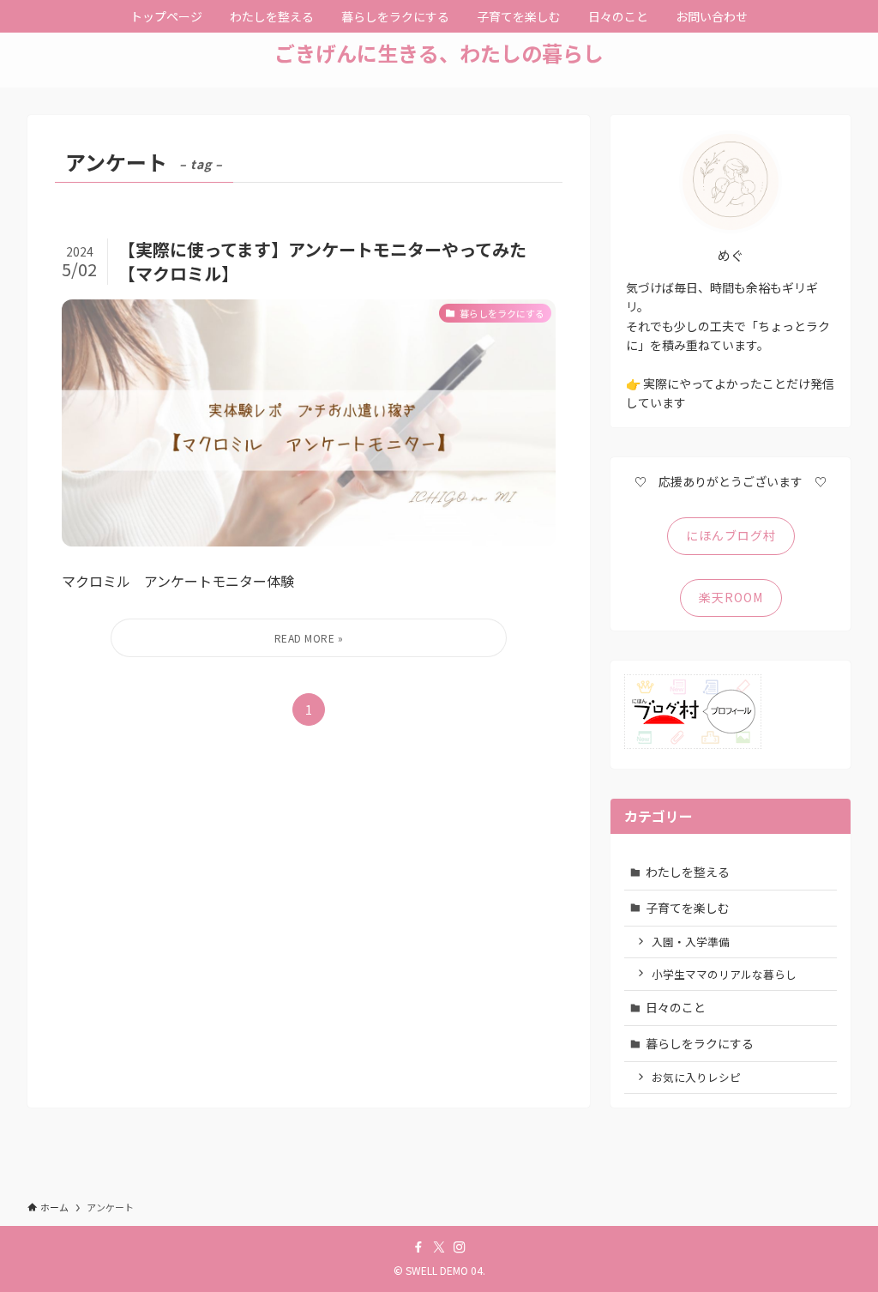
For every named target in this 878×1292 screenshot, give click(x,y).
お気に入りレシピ (696, 1077)
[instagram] (459, 1247)
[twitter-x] (439, 1247)
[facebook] (418, 1247)
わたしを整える (688, 871)
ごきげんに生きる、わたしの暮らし (439, 53)
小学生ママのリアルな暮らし (724, 974)
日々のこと (676, 1007)
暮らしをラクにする (700, 1043)
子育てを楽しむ (688, 907)
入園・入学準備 (691, 941)
